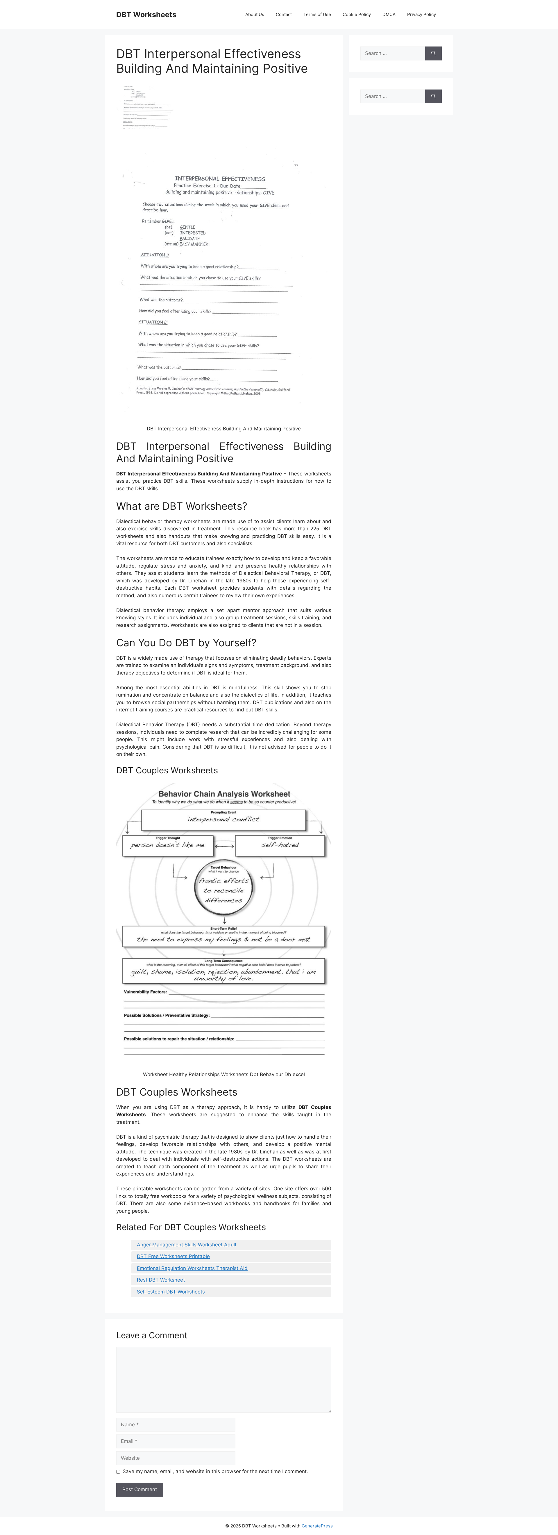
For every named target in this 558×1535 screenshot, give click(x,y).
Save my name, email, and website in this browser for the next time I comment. (215, 1471)
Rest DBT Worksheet (161, 1280)
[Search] (433, 53)
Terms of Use (317, 14)
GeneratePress (317, 1526)
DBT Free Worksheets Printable (173, 1256)
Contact (284, 14)
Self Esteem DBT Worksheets (171, 1292)
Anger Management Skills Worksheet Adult (187, 1245)
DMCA (389, 14)
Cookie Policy (357, 14)
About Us (254, 14)
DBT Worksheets (146, 14)
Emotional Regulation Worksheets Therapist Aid (192, 1268)
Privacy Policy (421, 14)
